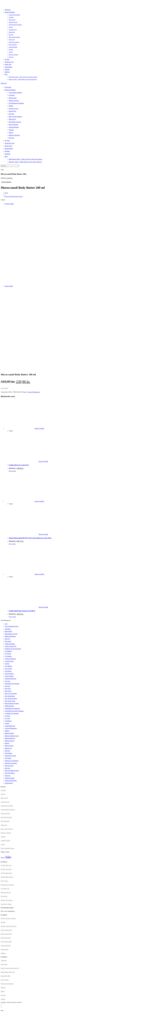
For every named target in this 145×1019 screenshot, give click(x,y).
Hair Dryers (8, 691)
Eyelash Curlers (9, 661)
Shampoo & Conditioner (11, 760)
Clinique (11, 130)
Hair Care (7, 686)
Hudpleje (7, 154)
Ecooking (12, 95)
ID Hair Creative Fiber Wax (8, 926)
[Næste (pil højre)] (3, 1017)
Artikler (3, 999)
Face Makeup (8, 666)
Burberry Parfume (14, 135)
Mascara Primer (9, 745)
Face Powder (8, 668)
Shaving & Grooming (11, 763)
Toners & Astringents (11, 780)
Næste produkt (9, 286)
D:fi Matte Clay (5, 888)
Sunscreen (7, 775)
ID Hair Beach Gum (6, 873)
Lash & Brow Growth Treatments (14, 711)
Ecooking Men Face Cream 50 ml (19, 465)
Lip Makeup (8, 721)
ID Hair (11, 106)
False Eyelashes (9, 676)
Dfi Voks (11, 114)
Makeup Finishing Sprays (12, 736)
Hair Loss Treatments (11, 693)
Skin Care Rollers (10, 773)
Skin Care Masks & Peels (12, 770)
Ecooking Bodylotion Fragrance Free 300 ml (22, 611)
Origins (11, 132)
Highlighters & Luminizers (12, 708)
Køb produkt (4, 388)
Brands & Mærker (10, 90)
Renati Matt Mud (5, 976)
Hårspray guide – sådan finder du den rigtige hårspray (25, 162)
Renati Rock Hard (6, 938)
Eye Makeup (8, 651)
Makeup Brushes (9, 733)
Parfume (7, 151)
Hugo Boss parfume (15, 122)
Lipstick (7, 723)
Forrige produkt (9, 203)
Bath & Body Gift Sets (11, 634)
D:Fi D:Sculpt (5, 980)
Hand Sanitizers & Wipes (12, 703)
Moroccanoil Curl (6, 892)
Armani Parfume (14, 127)
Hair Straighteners (10, 696)
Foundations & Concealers (12, 683)
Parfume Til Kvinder (7, 900)
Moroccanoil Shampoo (7, 983)
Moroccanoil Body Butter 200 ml (14, 196)
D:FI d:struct (4, 881)
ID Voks (7, 140)
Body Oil (7, 639)
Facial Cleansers (9, 673)
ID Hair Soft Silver (6, 869)
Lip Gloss (7, 716)
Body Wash (8, 641)
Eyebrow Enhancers (10, 658)
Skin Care (7, 768)
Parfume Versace (14, 100)
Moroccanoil (12, 98)
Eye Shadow (8, 656)
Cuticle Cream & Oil (10, 646)
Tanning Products (9, 778)
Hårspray (3, 857)
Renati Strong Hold (6, 934)
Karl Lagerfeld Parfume (7, 848)
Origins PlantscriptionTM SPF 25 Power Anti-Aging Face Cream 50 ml (30, 538)
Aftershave (8, 629)
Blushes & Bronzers (10, 636)
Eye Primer (8, 653)
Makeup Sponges (9, 741)
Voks (8, 856)
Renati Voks (12, 111)
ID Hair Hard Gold (6, 865)
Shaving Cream (9, 765)
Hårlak (3, 991)
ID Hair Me (4, 896)
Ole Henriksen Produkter (16, 103)
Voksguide (8, 87)
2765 (6, 624)
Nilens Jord (12, 119)
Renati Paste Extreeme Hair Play (10, 968)
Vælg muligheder (6, 182)
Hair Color (8, 688)
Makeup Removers (10, 738)
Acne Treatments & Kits (11, 626)
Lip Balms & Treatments (12, 713)
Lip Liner (7, 718)
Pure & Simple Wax (6, 930)
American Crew (13, 108)
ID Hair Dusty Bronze (7, 877)
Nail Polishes (8, 753)
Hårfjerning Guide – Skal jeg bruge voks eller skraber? (25, 159)
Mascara (7, 743)
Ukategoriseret (9, 783)
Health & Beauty (9, 706)
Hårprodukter (9, 148)
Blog (6, 156)
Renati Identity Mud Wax (8, 972)
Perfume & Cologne (10, 755)
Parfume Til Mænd (6, 904)
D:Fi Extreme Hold (6, 941)
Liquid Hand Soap (10, 726)
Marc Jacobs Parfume (15, 116)
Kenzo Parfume (13, 124)
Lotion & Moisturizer (34, 392)
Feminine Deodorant (10, 678)
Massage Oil (8, 748)
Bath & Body (8, 631)
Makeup (7, 731)
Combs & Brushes (10, 644)
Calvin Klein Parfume (15, 92)
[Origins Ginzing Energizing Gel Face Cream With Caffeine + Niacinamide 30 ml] (44, 283)
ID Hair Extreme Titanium (8, 918)
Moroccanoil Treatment (7, 885)
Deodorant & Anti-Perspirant (13, 649)
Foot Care (7, 681)
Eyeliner (7, 663)
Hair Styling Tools (10, 701)
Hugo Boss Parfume (6, 817)
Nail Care (7, 751)
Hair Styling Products (11, 698)
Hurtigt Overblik (39, 428)
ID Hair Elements (6, 945)
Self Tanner (8, 758)
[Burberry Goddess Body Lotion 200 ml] (44, 366)
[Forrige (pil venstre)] (1, 1017)
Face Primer (8, 671)
